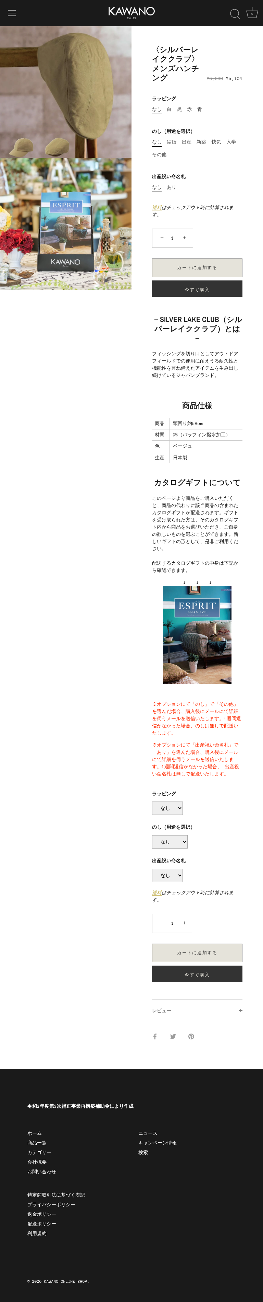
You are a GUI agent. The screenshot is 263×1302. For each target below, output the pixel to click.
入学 (231, 142)
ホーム (34, 1133)
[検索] (234, 14)
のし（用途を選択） (173, 131)
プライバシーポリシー (51, 1204)
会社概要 (37, 1162)
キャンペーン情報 (157, 1142)
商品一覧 (37, 1142)
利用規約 (37, 1233)
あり (171, 187)
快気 (216, 142)
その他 (159, 154)
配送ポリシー (41, 1223)
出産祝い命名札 (169, 176)
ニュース (148, 1133)
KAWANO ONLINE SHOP (65, 1281)
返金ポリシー (41, 1214)
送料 (157, 207)
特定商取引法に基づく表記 (56, 1195)
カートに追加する (197, 267)
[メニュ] (12, 13)
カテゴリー (39, 1152)
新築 (201, 142)
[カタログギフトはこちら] (197, 589)
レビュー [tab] (161, 1010)
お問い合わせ (41, 1171)
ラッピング (164, 98)
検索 (143, 1152)
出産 (186, 142)
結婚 (171, 142)
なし (157, 109)
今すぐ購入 (197, 289)
